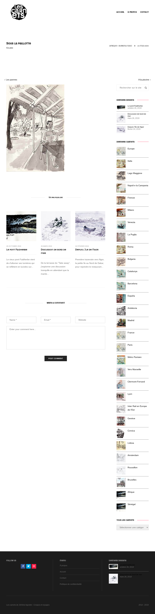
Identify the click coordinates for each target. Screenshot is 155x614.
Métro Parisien (135, 357)
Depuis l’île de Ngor (86, 249)
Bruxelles (132, 480)
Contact (144, 12)
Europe (131, 148)
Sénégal (131, 504)
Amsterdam (133, 455)
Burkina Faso (125, 46)
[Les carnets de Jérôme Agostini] (18, 12)
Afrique (113, 46)
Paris (130, 345)
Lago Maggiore (135, 173)
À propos (132, 12)
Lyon (130, 394)
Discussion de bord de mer (53, 251)
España (131, 296)
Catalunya (132, 271)
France (131, 332)
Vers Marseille (134, 369)
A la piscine (143, 79)
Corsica (131, 430)
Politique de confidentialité (71, 584)
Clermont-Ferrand (136, 381)
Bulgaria (131, 259)
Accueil (120, 12)
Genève (131, 418)
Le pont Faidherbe (16, 249)
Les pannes (11, 79)
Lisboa (131, 443)
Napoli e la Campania (138, 185)
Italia (130, 161)
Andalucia (132, 308)
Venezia (131, 222)
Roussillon (132, 467)
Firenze (131, 197)
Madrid (131, 320)
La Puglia (132, 234)
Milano (131, 210)
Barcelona (132, 283)
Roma (130, 247)
